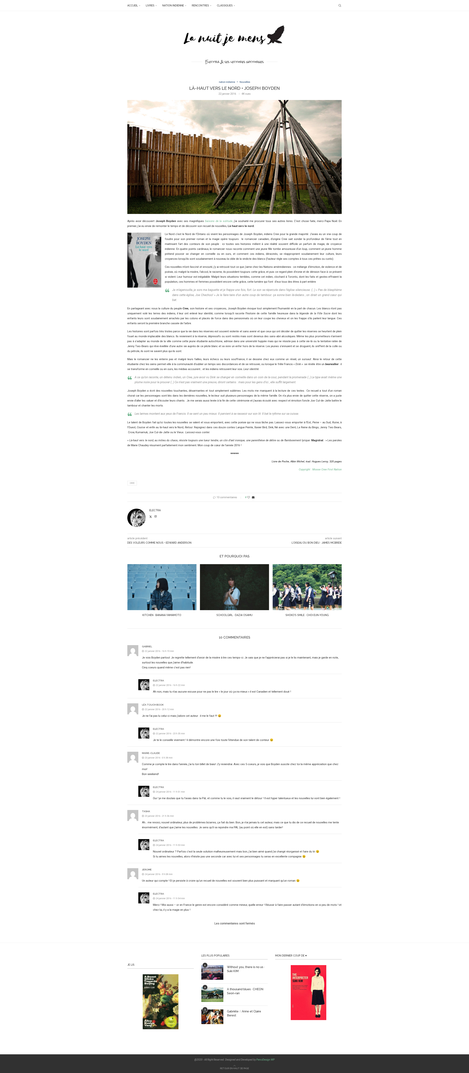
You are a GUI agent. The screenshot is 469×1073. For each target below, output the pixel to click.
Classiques (225, 5)
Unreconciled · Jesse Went (307, 615)
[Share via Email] (253, 497)
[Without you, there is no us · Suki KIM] (212, 972)
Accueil (132, 5)
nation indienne (173, 5)
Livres (150, 5)
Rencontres (200, 5)
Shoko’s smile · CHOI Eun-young (234, 615)
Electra (155, 510)
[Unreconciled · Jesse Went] (307, 587)
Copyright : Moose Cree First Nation (320, 469)
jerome (147, 869)
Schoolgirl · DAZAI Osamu (162, 615)
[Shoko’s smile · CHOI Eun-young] (234, 587)
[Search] (340, 5)
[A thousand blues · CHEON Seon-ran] (212, 994)
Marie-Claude (151, 753)
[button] (132, 593)
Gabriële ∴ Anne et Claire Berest (244, 1013)
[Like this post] (248, 497)
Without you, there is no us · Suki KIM (246, 969)
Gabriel (147, 646)
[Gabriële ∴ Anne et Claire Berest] (212, 1016)
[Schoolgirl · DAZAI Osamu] (161, 587)
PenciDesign (263, 1059)
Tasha (146, 811)
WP (273, 1059)
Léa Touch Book (153, 704)
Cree (132, 483)
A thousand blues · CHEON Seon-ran (245, 991)
